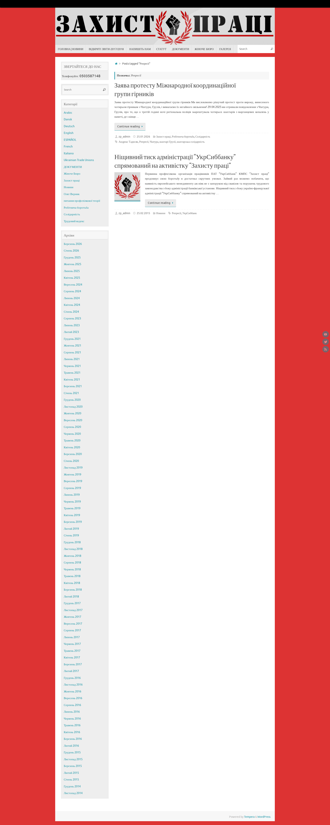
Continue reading (128, 126)
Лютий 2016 (71, 746)
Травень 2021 (72, 373)
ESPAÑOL (70, 140)
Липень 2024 (72, 298)
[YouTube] (325, 334)
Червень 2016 (72, 719)
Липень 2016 (72, 712)
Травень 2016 (72, 725)
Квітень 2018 (72, 583)
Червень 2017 (72, 644)
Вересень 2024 (73, 285)
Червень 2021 (72, 366)
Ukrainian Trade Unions (79, 160)
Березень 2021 (73, 386)
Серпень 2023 (72, 318)
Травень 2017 (72, 651)
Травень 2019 (72, 508)
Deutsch (69, 126)
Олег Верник (71, 194)
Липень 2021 (72, 359)
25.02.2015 (143, 213)
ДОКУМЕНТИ (73, 167)
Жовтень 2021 (72, 345)
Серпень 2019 (72, 488)
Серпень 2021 (72, 352)
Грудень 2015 (72, 752)
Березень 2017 (73, 664)
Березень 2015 (73, 766)
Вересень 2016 (73, 698)
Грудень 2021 (72, 339)
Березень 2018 (73, 590)
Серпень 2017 (72, 630)
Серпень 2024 (72, 291)
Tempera (249, 817)
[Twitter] (325, 341)
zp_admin (124, 136)
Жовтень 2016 (72, 691)
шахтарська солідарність (191, 141)
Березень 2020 (73, 454)
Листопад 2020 (73, 407)
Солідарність (202, 136)
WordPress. (264, 817)
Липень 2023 (72, 325)
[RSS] (325, 349)
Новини (160, 213)
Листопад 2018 (73, 549)
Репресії (144, 141)
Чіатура (154, 141)
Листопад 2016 (73, 685)
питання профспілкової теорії (82, 201)
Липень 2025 (72, 271)
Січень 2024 (71, 312)
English (69, 133)
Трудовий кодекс (74, 221)
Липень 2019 (72, 495)
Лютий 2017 (71, 671)
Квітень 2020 (72, 447)
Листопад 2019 (73, 468)
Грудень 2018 (72, 542)
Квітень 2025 (72, 278)
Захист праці (163, 136)
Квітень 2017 (72, 657)
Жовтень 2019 (72, 474)
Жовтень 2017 (72, 617)
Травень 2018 (72, 576)
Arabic (68, 113)
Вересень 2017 (73, 624)
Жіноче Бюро (72, 174)
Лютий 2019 (71, 529)
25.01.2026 (143, 136)
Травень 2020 (72, 440)
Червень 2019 (72, 502)
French (68, 146)
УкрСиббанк (189, 213)
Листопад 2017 (73, 610)
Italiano (69, 153)
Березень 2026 (73, 244)
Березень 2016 (73, 739)
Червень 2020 (72, 434)
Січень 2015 (71, 779)
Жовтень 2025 (72, 264)
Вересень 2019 (73, 481)
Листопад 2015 (73, 759)
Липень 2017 (72, 637)
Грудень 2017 (72, 603)
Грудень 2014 (72, 786)
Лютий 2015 (71, 773)
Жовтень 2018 (72, 556)
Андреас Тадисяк (128, 141)
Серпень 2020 (72, 427)
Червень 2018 (72, 569)
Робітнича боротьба (183, 136)
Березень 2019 (73, 522)
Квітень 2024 (72, 305)
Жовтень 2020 (72, 413)
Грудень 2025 (72, 257)
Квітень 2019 (72, 515)
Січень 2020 (71, 461)
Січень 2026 (71, 251)
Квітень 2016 (72, 732)
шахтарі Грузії (167, 141)
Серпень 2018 (72, 562)
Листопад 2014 (73, 793)
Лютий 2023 (71, 332)
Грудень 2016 (72, 678)
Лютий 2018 (71, 596)
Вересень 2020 (73, 420)
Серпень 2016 (72, 705)
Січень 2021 (71, 393)
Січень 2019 (71, 535)
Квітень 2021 (72, 379)
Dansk (68, 119)
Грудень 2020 (72, 400)
